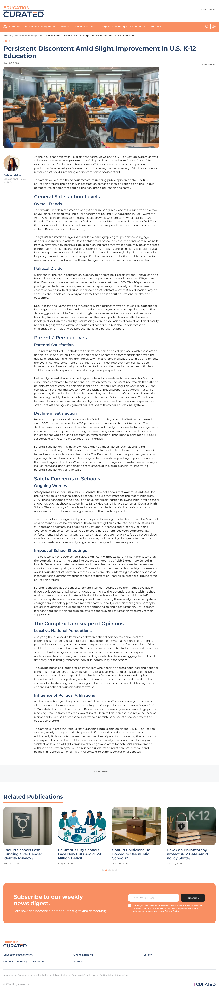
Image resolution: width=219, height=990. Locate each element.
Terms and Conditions (83, 975)
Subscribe (193, 897)
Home (7, 35)
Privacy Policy (60, 975)
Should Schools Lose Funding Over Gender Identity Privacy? (22, 854)
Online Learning (85, 26)
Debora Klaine (12, 175)
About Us (8, 975)
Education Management (40, 26)
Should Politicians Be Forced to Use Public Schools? (131, 854)
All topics (14, 26)
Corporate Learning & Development (123, 26)
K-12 (7, 40)
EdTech (65, 26)
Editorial (156, 26)
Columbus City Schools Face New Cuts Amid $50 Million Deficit (80, 854)
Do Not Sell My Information (114, 975)
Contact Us (23, 975)
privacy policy (172, 911)
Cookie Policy (41, 975)
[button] (103, 870)
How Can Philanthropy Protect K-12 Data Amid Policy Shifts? (187, 854)
